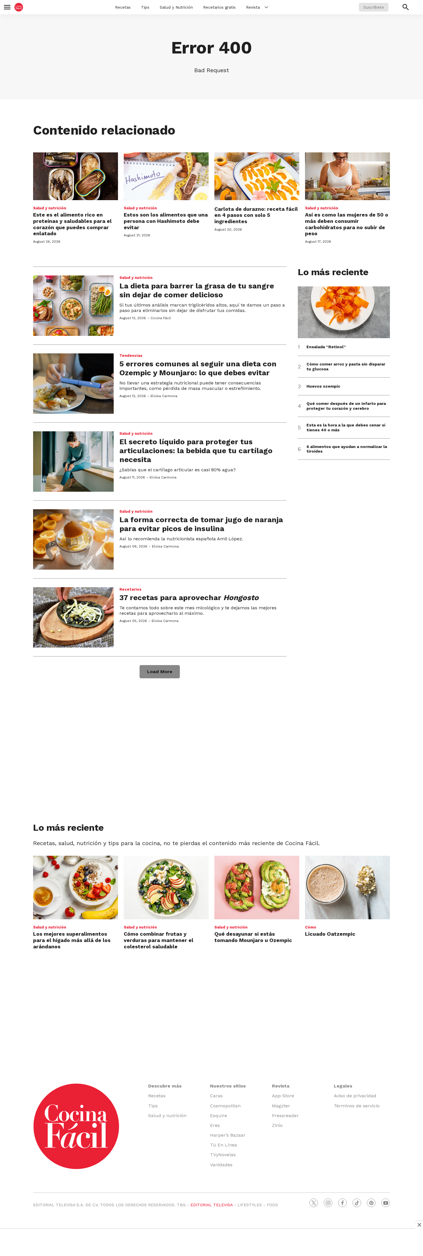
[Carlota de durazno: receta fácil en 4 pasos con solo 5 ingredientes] (256, 176)
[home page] (18, 7)
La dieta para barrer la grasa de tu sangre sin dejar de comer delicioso (196, 290)
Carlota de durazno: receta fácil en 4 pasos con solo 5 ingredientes (256, 215)
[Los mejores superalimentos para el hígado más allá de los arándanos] (75, 887)
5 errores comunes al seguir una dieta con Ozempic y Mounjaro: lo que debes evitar (198, 368)
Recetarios (130, 589)
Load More (159, 671)
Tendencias (130, 355)
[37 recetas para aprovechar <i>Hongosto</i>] (73, 617)
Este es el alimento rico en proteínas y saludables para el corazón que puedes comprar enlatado (72, 224)
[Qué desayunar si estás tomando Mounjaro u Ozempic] (256, 887)
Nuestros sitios (228, 1086)
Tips (145, 7)
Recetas (123, 7)
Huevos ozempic (323, 386)
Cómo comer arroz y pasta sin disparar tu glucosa (345, 366)
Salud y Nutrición (176, 7)
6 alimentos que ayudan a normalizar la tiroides (346, 449)
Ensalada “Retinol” (326, 346)
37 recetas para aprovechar (189, 597)
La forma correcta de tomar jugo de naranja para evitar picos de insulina (201, 524)
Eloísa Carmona (163, 396)
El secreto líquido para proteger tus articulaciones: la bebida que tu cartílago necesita (196, 450)
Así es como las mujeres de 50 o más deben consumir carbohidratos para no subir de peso (346, 224)
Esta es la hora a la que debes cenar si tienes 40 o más (345, 427)
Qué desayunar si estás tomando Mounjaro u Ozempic (253, 937)
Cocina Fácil (160, 318)
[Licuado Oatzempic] (347, 887)
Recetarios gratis (219, 7)
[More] (266, 7)
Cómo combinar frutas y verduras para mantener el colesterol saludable (158, 940)
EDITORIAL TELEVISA (211, 1205)
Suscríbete (373, 7)
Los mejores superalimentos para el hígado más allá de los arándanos (71, 940)
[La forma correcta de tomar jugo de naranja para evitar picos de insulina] (73, 539)
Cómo (310, 927)
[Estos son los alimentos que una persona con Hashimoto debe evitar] (166, 176)
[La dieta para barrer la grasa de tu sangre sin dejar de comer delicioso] (73, 305)
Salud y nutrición (49, 208)
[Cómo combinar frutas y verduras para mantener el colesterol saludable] (166, 887)
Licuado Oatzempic (330, 934)
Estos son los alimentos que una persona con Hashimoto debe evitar (166, 221)
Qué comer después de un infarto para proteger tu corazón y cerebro (346, 406)
